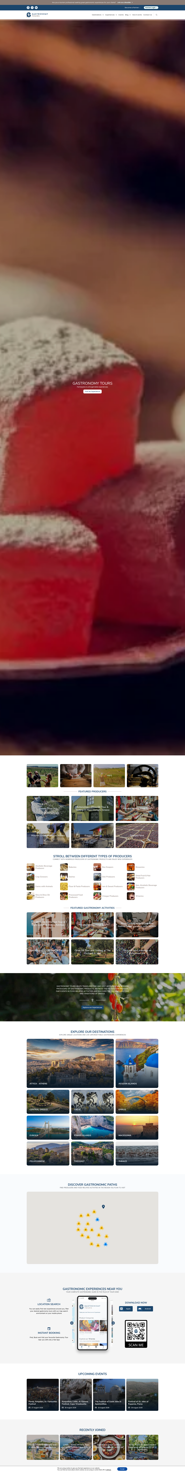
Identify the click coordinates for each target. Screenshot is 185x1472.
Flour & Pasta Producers (79, 886)
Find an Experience (92, 391)
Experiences (110, 15)
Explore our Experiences (92, 1007)
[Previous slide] (29, 775)
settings (108, 1470)
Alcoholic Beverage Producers (43, 867)
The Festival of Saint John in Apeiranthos (108, 1402)
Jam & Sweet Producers (112, 886)
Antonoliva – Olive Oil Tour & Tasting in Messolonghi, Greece (92, 808)
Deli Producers (108, 876)
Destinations (96, 15)
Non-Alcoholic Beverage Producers (146, 886)
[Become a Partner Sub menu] (139, 7)
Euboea (34, 1135)
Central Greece (39, 1109)
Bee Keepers (107, 867)
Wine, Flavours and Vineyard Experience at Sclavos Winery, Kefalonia (142, 1447)
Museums (142, 775)
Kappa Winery (92, 835)
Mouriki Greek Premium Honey (48, 835)
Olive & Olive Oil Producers (42, 896)
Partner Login (150, 7)
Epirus (122, 1109)
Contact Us (147, 15)
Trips (109, 775)
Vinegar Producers (110, 896)
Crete (77, 1109)
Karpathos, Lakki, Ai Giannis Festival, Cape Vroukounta (75, 1402)
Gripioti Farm (137, 835)
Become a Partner (132, 7)
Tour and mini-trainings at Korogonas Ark (137, 952)
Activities (76, 775)
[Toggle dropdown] (103, 15)
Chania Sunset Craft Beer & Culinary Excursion (48, 952)
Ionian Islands (82, 1135)
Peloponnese (37, 1161)
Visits (42, 775)
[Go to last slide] (72, 1323)
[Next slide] (155, 775)
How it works (137, 15)
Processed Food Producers (76, 896)
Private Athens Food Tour (137, 808)
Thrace (123, 1161)
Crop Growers (41, 876)
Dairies (72, 876)
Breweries (140, 867)
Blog (126, 15)
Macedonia (125, 1135)
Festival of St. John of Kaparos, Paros (138, 1402)
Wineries (140, 896)
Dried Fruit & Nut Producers (143, 876)
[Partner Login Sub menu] (156, 7)
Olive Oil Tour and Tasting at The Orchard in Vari (93, 952)
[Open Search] (156, 15)
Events (121, 15)
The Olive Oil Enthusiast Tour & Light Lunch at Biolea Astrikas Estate (48, 924)
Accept (122, 1469)
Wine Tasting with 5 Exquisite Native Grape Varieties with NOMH (137, 925)
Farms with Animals (44, 886)
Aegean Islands (128, 1083)
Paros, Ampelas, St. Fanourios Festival (43, 1402)
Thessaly (79, 1161)
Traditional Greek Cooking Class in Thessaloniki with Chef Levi (109, 1447)
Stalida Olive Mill (48, 808)
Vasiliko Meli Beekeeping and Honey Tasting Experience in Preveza (42, 1447)
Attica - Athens (38, 1083)
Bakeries (72, 867)
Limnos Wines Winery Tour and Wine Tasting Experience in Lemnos (76, 1447)
